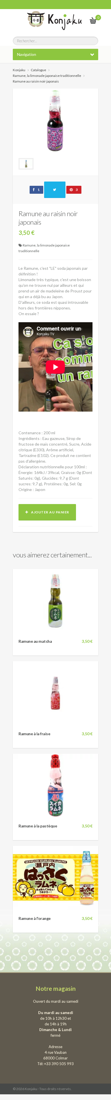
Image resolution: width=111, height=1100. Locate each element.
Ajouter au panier (48, 512)
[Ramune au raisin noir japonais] (55, 119)
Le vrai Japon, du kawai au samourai (79, 20)
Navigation (26, 54)
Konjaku (19, 70)
